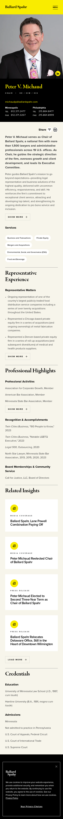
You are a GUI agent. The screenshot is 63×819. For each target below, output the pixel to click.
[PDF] (55, 129)
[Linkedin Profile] (57, 73)
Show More (15, 217)
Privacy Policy (12, 798)
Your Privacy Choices (31, 806)
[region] (31, 789)
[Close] (56, 766)
